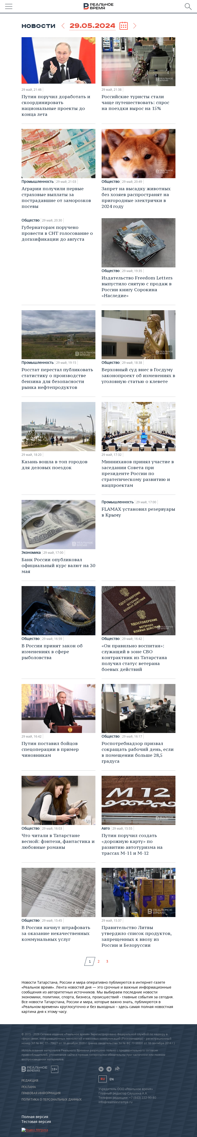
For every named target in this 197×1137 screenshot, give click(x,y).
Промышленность (38, 181)
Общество (111, 181)
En (112, 1079)
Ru (103, 1079)
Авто (106, 828)
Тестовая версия (36, 1121)
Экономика (31, 552)
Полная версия (35, 1116)
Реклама (29, 1087)
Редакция (30, 1080)
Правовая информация (41, 1093)
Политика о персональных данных (52, 1099)
